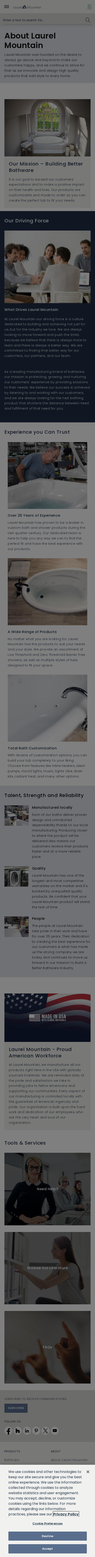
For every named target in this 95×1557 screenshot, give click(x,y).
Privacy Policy (66, 1514)
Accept (47, 1549)
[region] (47, 1511)
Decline (47, 1536)
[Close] (88, 1472)
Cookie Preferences (47, 1523)
